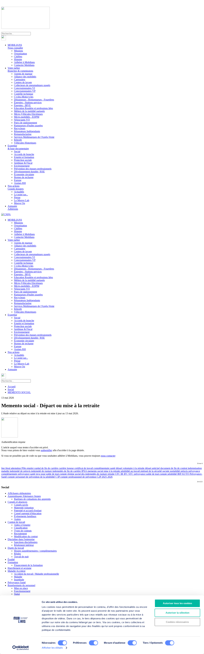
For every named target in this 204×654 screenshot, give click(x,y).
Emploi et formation (24, 157)
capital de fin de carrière (46, 468)
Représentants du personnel (21, 585)
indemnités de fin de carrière (66, 471)
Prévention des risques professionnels (32, 168)
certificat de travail (84, 468)
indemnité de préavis (20, 471)
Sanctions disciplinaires (25, 542)
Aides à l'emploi (22, 525)
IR (122, 474)
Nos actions (16, 187)
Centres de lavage (23, 82)
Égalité (11, 559)
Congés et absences (17, 502)
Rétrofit (18, 140)
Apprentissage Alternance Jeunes (24, 496)
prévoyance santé (27, 474)
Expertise (18, 147)
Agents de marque (23, 73)
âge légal (6, 468)
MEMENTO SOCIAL (19, 392)
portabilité (175, 471)
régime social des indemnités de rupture (87, 474)
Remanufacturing (22, 134)
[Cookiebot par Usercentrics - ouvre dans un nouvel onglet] (21, 647)
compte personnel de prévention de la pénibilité (31, 476)
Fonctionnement (22, 591)
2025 (104, 476)
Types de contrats (23, 530)
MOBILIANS (15, 46)
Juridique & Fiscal (23, 163)
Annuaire (13, 207)
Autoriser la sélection (177, 612)
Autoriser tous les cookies (177, 603)
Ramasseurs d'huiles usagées (28, 125)
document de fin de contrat (174, 468)
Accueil (11, 386)
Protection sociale (23, 160)
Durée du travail (16, 548)
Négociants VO (22, 119)
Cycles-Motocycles (23, 96)
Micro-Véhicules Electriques (28, 114)
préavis (184, 471)
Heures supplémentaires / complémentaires (35, 550)
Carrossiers (19, 79)
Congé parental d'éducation (27, 513)
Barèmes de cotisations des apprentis (32, 499)
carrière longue (66, 468)
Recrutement (20, 533)
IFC (126, 474)
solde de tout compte (157, 474)
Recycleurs (19, 128)
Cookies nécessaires (177, 622)
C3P (57, 476)
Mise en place (21, 588)
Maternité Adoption (24, 507)
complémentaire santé (105, 468)
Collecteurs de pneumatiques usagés (32, 85)
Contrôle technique (23, 94)
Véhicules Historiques (25, 142)
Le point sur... (21, 194)
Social (17, 151)
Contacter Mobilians (24, 65)
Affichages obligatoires (19, 493)
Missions (18, 50)
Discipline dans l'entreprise (21, 539)
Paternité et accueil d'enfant (27, 510)
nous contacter (108, 455)
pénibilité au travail (130, 471)
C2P (99, 476)
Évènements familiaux (25, 516)
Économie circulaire (24, 174)
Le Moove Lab (21, 200)
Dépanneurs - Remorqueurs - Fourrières (34, 99)
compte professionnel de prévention (78, 476)
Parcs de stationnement (25, 122)
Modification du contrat (26, 536)
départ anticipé (152, 468)
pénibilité (172, 474)
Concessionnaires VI (24, 88)
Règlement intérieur (24, 545)
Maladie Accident (16, 571)
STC (131, 474)
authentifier (46, 450)
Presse (17, 197)
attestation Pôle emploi (22, 468)
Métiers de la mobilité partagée (29, 111)
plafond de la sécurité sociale (155, 471)
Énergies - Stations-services (28, 102)
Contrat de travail (16, 522)
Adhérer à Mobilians (24, 62)
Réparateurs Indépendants (27, 131)
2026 (110, 476)
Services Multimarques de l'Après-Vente (34, 137)
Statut (17, 594)
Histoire (18, 59)
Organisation (20, 53)
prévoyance (140, 474)
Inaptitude (19, 579)
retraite (111, 474)
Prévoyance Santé (17, 582)
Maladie (18, 576)
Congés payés (21, 504)
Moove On (19, 203)
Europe (17, 180)
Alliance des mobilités (25, 76)
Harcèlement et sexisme (19, 568)
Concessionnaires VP (25, 91)
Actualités (19, 191)
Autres (17, 519)
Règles (17, 553)
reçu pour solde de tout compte (51, 474)
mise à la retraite (112, 471)
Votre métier (20, 69)
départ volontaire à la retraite (130, 468)
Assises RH (20, 183)
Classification (21, 527)
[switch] (93, 642)
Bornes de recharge (23, 177)
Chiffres (18, 56)
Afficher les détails (52, 647)
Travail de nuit (21, 556)
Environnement (21, 165)
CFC (118, 474)
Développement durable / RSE (29, 171)
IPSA (84, 471)
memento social (95, 471)
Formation (13, 562)
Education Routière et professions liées (33, 108)
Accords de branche (24, 154)
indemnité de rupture (41, 471)
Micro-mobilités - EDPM (26, 117)
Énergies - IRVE (22, 105)
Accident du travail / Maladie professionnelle (36, 573)
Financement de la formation (28, 565)
